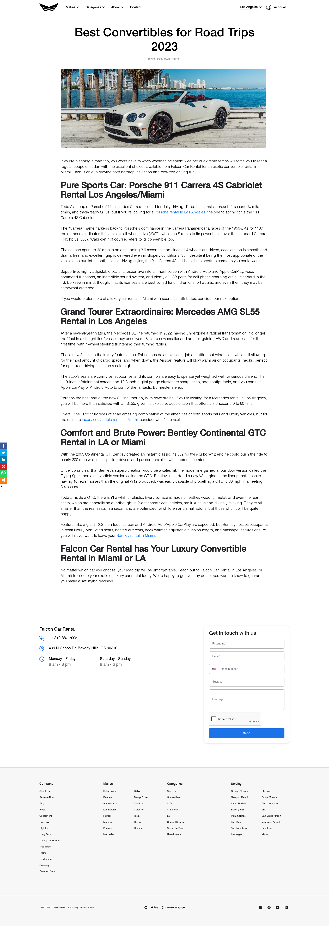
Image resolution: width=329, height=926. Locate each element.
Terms (83, 907)
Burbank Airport (270, 803)
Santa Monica (269, 797)
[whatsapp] (3, 473)
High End (44, 828)
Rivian (137, 821)
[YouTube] (277, 907)
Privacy (74, 907)
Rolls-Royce (110, 791)
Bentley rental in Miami (136, 535)
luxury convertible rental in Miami (110, 420)
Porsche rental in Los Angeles (180, 212)
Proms (42, 852)
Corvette (139, 809)
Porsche (107, 828)
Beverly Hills (237, 809)
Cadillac (138, 803)
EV (168, 815)
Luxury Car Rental (49, 840)
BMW (137, 791)
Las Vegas (236, 834)
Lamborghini (110, 809)
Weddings (45, 846)
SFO (264, 809)
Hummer (138, 828)
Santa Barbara (239, 803)
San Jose (267, 828)
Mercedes (108, 834)
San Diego (236, 821)
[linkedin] (3, 459)
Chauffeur (172, 809)
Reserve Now (46, 797)
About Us (44, 791)
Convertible (173, 797)
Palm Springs (238, 815)
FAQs (42, 809)
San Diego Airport (271, 815)
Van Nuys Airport (271, 821)
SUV (169, 803)
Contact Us (45, 815)
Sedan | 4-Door (175, 828)
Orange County (239, 791)
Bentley (107, 797)
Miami (265, 834)
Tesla (136, 815)
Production (45, 858)
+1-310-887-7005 (63, 638)
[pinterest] (3, 466)
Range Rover (141, 797)
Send (246, 733)
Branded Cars (47, 871)
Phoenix (266, 791)
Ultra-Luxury (174, 834)
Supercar (172, 791)
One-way (44, 865)
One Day (44, 821)
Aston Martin (110, 803)
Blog (41, 803)
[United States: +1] (213, 669)
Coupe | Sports (175, 821)
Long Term (45, 834)
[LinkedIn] (286, 907)
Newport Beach (239, 797)
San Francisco (239, 828)
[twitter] (3, 452)
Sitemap (91, 907)
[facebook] (3, 446)
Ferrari (107, 815)
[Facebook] (269, 907)
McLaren (108, 821)
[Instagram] (260, 907)
